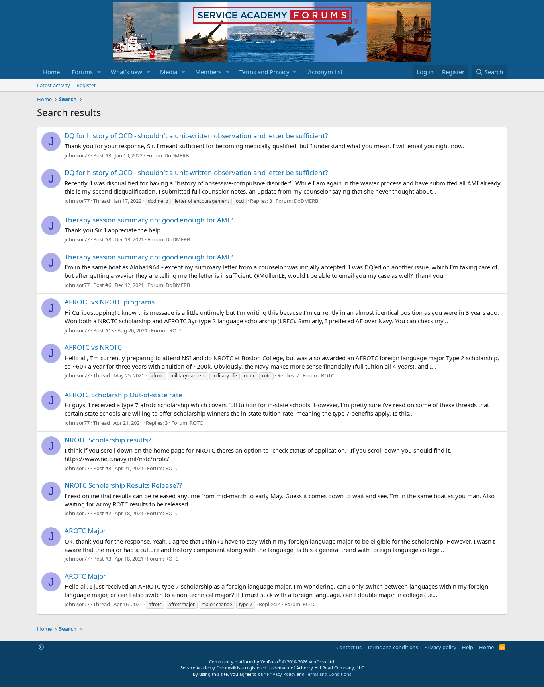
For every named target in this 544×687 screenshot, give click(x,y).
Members (208, 72)
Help (467, 647)
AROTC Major (85, 530)
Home (51, 72)
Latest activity (53, 85)
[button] (99, 72)
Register (86, 85)
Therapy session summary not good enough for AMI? (149, 219)
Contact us (349, 647)
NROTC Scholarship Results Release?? (123, 485)
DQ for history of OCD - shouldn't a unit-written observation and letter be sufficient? (196, 135)
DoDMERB (176, 155)
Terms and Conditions (328, 674)
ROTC (175, 330)
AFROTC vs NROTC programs (110, 301)
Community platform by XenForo (272, 662)
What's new (126, 72)
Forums (82, 72)
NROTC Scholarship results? (108, 439)
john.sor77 (77, 155)
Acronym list (325, 72)
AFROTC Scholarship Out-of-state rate (123, 394)
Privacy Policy (281, 674)
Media (168, 72)
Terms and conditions (392, 647)
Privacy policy (440, 647)
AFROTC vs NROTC (93, 347)
